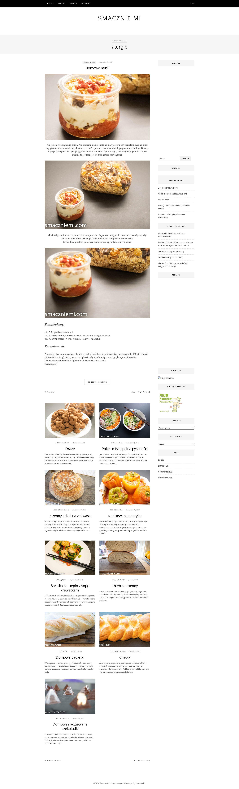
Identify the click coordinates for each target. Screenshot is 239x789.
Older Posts (141, 760)
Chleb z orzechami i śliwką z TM (172, 194)
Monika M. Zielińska (167, 233)
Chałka (124, 657)
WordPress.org (165, 477)
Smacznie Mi (104, 783)
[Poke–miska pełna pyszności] (124, 437)
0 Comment (49, 392)
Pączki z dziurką (177, 251)
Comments (165, 472)
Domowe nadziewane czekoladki (70, 726)
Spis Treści (85, 3)
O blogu (61, 3)
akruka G (162, 251)
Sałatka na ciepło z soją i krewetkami (70, 587)
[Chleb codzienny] (124, 575)
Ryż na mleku (164, 199)
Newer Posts (53, 760)
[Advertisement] (176, 110)
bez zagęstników (118, 651)
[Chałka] (124, 646)
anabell (161, 257)
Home (51, 3)
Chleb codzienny (125, 585)
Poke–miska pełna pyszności (125, 448)
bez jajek (61, 580)
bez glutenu (117, 443)
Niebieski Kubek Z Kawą (168, 242)
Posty (113, 783)
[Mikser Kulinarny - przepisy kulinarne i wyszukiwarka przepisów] (170, 412)
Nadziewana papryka (124, 515)
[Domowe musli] (97, 139)
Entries (163, 466)
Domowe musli (97, 68)
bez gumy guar (61, 510)
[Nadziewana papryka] (124, 505)
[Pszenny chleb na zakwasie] (70, 505)
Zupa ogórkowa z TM (168, 188)
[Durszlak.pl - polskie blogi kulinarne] (166, 378)
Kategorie (73, 3)
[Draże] (70, 437)
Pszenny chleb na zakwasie (70, 515)
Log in (161, 460)
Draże (70, 448)
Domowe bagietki (70, 657)
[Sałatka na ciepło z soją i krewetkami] (70, 575)
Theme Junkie (140, 783)
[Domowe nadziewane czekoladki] (70, 713)
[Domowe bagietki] (70, 646)
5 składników (89, 62)
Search (185, 158)
